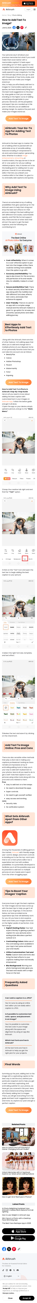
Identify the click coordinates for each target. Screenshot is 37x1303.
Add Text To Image (18, 118)
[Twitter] (14, 1270)
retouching (18, 158)
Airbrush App (7, 401)
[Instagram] (7, 1270)
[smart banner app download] (28, 3)
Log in (28, 9)
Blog (9, 15)
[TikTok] (3, 1270)
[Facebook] (10, 1270)
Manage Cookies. (8, 1293)
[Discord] (17, 1270)
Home (4, 15)
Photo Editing (17, 15)
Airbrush (15, 852)
